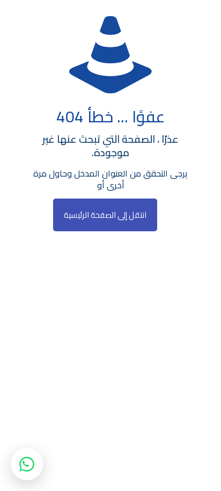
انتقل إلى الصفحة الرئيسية (105, 215)
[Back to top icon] (199, 469)
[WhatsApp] (27, 464)
